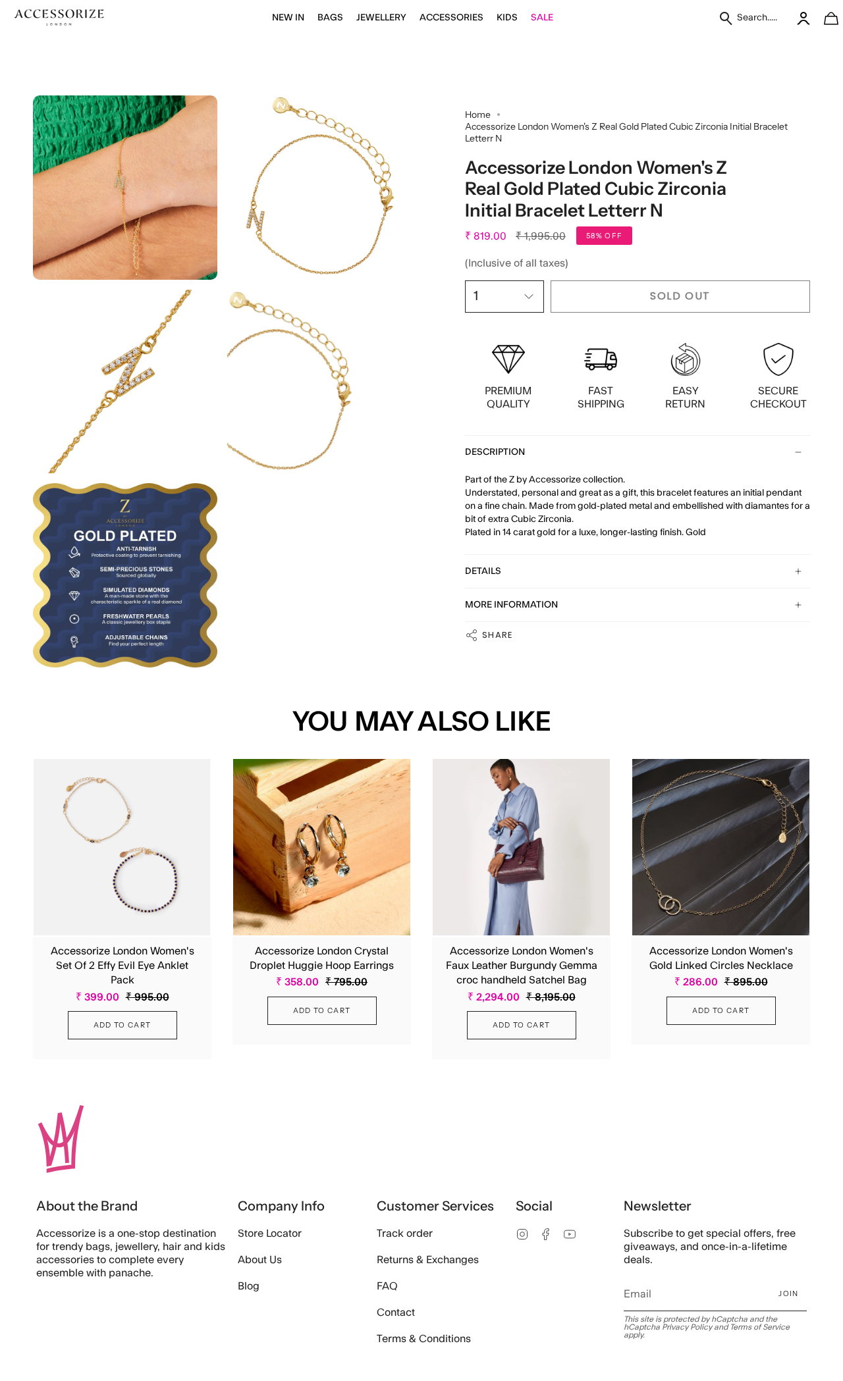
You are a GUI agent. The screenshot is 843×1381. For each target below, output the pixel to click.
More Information (511, 605)
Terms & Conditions (424, 1339)
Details (483, 571)
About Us (260, 1260)
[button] (288, 18)
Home (478, 114)
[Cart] (823, 18)
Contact (396, 1312)
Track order (405, 1233)
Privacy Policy (687, 1327)
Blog (248, 1286)
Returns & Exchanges (428, 1260)
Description (495, 452)
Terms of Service (760, 1327)
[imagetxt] (59, 18)
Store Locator (270, 1233)
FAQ (387, 1286)
